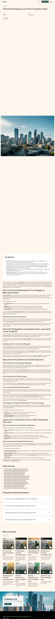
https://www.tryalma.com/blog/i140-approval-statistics (14, 474)
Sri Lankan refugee (20, 282)
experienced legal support (32, 454)
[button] (51, 2)
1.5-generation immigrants (24, 369)
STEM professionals (15, 459)
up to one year (32, 350)
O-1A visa (19, 450)
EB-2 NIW (33, 450)
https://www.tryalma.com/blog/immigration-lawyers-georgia (15, 487)
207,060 (21, 352)
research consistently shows (18, 311)
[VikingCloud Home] (5, 1)
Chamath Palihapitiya (7, 295)
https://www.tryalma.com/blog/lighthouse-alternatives (14, 484)
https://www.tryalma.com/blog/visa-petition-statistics (14, 473)
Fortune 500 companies (10, 272)
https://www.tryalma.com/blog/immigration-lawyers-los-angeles (16, 470)
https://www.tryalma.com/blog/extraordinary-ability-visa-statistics (16, 476)
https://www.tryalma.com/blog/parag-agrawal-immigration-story (16, 477)
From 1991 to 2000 (27, 338)
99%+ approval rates (23, 400)
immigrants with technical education (31, 395)
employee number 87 (22, 383)
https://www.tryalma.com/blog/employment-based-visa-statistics (16, 483)
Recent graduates (6, 459)
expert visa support (37, 355)
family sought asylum (10, 321)
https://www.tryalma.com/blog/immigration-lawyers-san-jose (16, 468)
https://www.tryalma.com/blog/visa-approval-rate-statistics (15, 482)
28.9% (8, 286)
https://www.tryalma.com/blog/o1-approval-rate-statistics (15, 471)
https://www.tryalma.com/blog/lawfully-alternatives (14, 486)
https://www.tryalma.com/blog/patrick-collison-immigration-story (16, 479)
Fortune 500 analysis (32, 443)
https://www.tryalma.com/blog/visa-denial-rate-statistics (15, 480)
